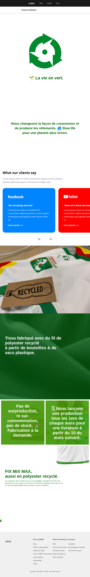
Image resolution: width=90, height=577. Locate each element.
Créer (57, 3)
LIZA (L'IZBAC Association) (42, 554)
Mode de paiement (59, 554)
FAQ (54, 544)
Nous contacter (58, 557)
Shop (41, 3)
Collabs (49, 3)
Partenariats (37, 560)
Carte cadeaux (38, 557)
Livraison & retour (59, 550)
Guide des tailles (39, 550)
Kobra (35, 564)
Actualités (71, 544)
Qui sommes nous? (75, 550)
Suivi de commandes (60, 547)
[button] (39, 239)
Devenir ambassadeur (41, 547)
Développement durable (76, 547)
